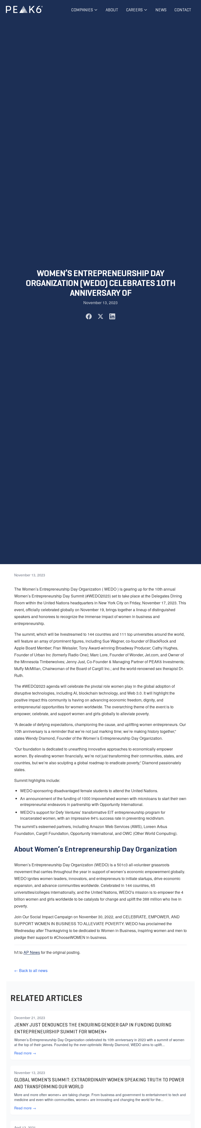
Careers (134, 10)
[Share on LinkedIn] (112, 316)
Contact (182, 10)
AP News (32, 952)
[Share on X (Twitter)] (100, 316)
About (112, 10)
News (160, 10)
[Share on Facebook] (89, 316)
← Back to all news (31, 970)
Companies (82, 10)
